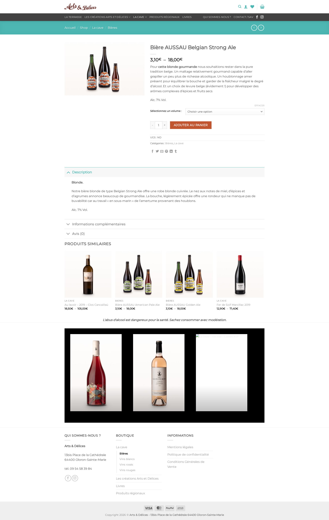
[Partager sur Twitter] (157, 151)
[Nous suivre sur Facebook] (257, 17)
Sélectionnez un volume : (166, 111)
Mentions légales (180, 447)
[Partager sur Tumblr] (175, 151)
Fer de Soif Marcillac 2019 (233, 304)
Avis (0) (78, 234)
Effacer (259, 105)
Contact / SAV (243, 17)
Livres (187, 17)
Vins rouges (127, 470)
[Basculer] (68, 172)
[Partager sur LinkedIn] (171, 151)
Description (82, 172)
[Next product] (254, 28)
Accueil (70, 28)
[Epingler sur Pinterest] (166, 151)
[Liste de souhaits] (252, 6)
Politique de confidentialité (188, 454)
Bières (112, 28)
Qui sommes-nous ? (217, 17)
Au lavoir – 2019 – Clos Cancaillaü (86, 304)
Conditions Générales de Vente (185, 464)
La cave (138, 17)
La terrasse (73, 17)
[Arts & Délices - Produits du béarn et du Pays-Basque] (80, 7)
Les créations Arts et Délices (106, 17)
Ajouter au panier (191, 125)
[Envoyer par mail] (161, 151)
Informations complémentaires (98, 224)
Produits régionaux (164, 17)
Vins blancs (127, 459)
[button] (239, 6)
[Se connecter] (246, 6)
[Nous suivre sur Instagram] (262, 17)
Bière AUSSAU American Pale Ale (137, 304)
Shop (84, 28)
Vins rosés (126, 464)
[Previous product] (261, 28)
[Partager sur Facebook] (152, 151)
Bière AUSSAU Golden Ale (183, 304)
